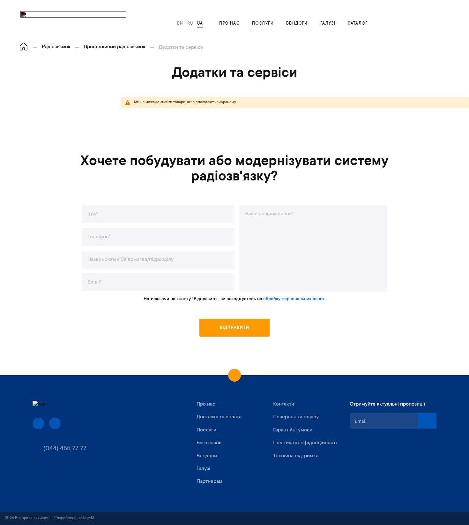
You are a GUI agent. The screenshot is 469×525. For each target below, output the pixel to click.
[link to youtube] (55, 423)
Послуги (263, 23)
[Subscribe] (427, 421)
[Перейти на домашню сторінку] (24, 47)
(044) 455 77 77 (64, 449)
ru (190, 23)
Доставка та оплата (219, 417)
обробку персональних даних (294, 299)
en (180, 23)
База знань (209, 443)
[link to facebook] (38, 423)
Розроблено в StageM (74, 518)
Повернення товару (296, 417)
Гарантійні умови (292, 430)
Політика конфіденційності (305, 443)
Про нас (229, 23)
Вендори (297, 23)
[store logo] (73, 20)
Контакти (283, 404)
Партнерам (209, 481)
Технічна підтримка (295, 456)
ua (200, 23)
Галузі (327, 23)
